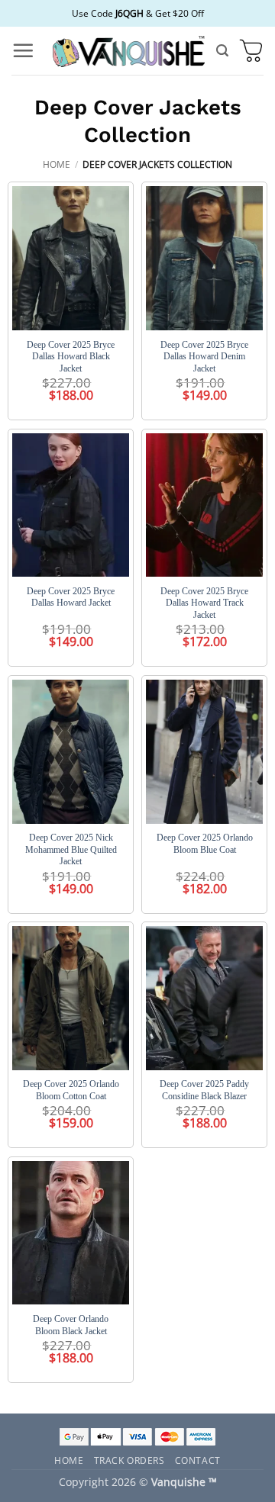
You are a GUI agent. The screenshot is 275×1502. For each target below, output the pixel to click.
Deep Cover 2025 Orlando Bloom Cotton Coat (71, 1090)
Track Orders (129, 1460)
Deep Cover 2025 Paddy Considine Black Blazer (204, 1090)
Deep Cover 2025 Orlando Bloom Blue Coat (205, 843)
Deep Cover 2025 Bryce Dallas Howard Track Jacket (204, 603)
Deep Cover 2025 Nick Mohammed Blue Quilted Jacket (71, 849)
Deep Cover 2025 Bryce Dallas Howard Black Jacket (71, 356)
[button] (22, 50)
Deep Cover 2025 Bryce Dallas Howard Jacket (71, 597)
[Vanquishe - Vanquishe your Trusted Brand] (128, 50)
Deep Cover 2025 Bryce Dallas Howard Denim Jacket (204, 356)
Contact (198, 1460)
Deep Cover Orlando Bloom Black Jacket (70, 1325)
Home (56, 164)
